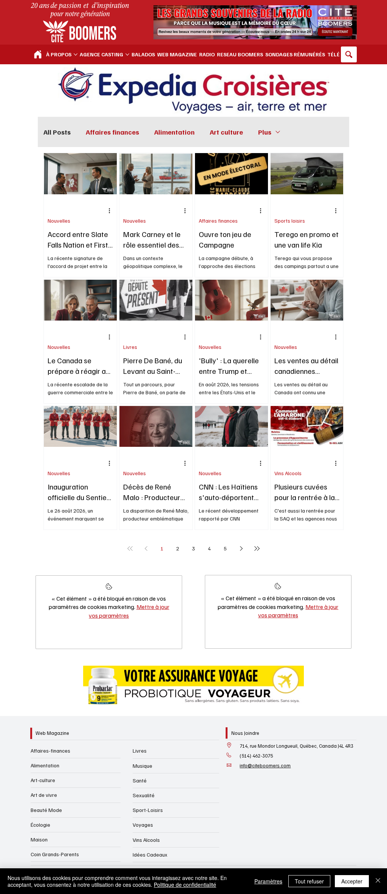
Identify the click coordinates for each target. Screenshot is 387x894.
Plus (264, 132)
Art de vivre (44, 795)
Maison (39, 839)
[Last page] (257, 548)
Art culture (226, 132)
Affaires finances (112, 132)
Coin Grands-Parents (55, 854)
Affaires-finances (50, 750)
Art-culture (43, 780)
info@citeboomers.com (265, 765)
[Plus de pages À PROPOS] (75, 54)
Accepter (351, 881)
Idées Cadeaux (150, 854)
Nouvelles (59, 220)
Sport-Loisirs (148, 810)
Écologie (40, 824)
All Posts (57, 132)
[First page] (130, 548)
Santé (140, 780)
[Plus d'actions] (111, 210)
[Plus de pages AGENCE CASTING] (127, 54)
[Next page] (241, 548)
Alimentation (174, 132)
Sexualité (144, 795)
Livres (130, 347)
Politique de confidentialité (185, 884)
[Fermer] (377, 881)
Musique (142, 765)
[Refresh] (38, 54)
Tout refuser (309, 881)
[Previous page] (146, 548)
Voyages (143, 824)
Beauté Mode (46, 810)
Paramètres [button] (268, 881)
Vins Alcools (288, 473)
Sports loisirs (289, 220)
